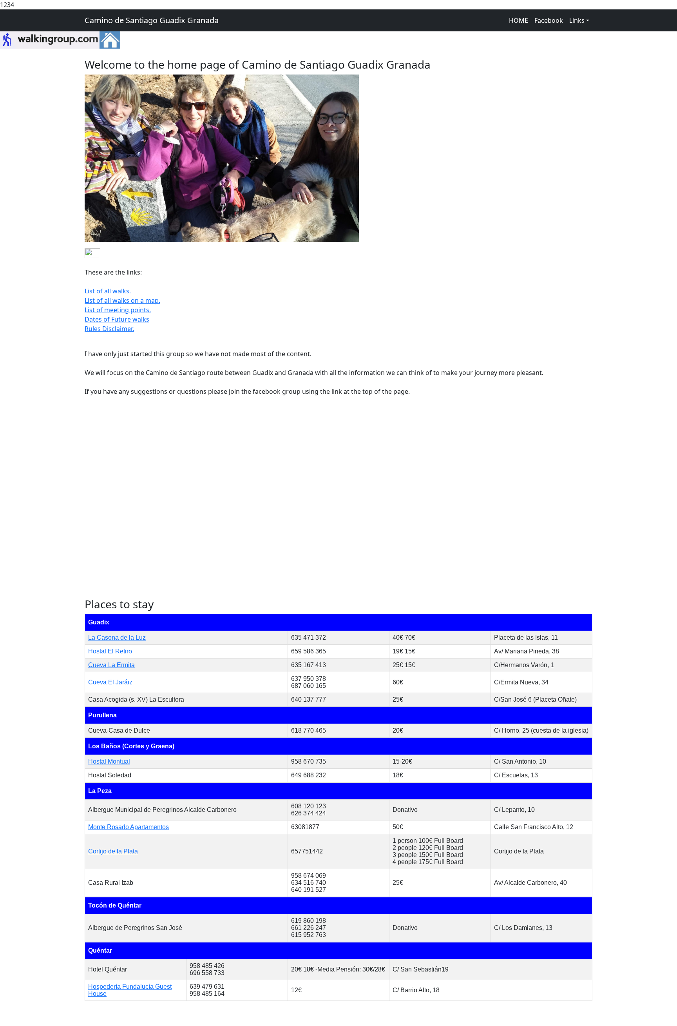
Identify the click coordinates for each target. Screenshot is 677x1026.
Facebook (548, 20)
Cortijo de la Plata (113, 851)
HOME (518, 20)
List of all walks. (108, 291)
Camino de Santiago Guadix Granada (152, 20)
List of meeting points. (118, 310)
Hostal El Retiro (110, 651)
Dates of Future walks (117, 319)
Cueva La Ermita (111, 665)
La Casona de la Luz (117, 637)
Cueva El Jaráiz (110, 682)
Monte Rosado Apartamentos (128, 827)
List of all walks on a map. (122, 300)
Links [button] (577, 20)
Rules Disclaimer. (109, 328)
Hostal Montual (109, 761)
